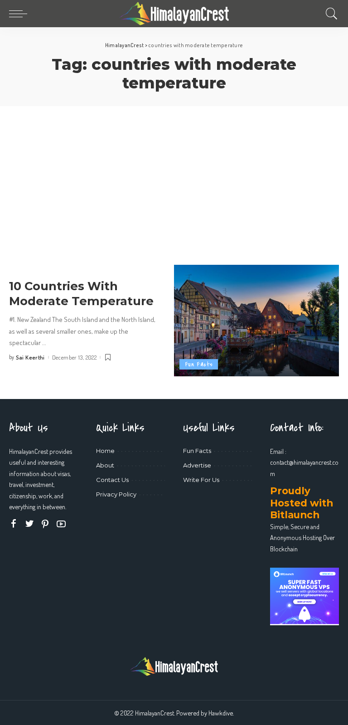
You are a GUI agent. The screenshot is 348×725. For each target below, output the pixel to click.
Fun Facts (199, 364)
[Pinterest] (45, 524)
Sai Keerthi (30, 357)
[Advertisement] (174, 174)
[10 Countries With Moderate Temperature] (256, 320)
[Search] (329, 13)
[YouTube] (61, 524)
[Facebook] (13, 524)
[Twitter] (29, 524)
